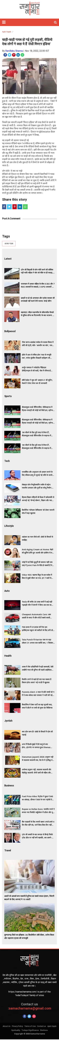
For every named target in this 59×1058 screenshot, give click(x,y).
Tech (7, 460)
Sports (8, 396)
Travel (7, 850)
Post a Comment (11, 218)
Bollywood (9, 331)
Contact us (41, 1026)
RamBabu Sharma (14, 50)
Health (7, 655)
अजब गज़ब (8, 243)
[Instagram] (34, 1016)
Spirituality (15, 1030)
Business (9, 785)
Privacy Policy (17, 1026)
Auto (7, 590)
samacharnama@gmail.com (29, 1006)
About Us (6, 1026)
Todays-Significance (30, 1030)
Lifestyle (9, 525)
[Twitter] (29, 1016)
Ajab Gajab (6, 32)
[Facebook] (24, 1016)
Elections (44, 1030)
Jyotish (8, 720)
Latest (7, 258)
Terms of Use (30, 1026)
